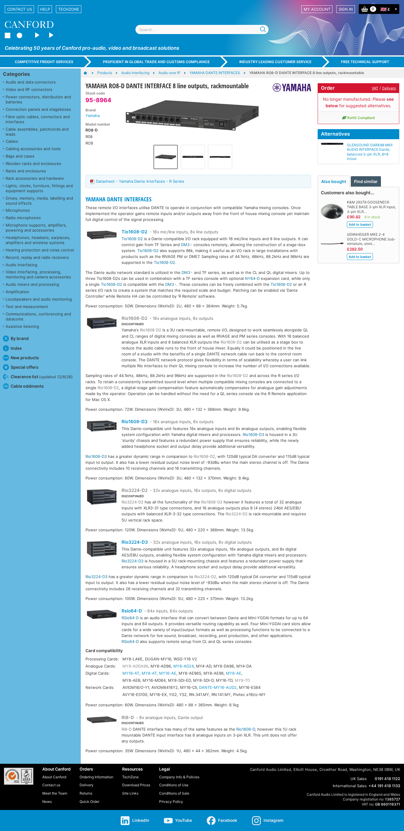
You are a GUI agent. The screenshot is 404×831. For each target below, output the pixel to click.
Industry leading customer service (275, 62)
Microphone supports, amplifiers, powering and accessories (36, 227)
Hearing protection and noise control (40, 250)
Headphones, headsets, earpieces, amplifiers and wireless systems (38, 240)
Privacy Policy (171, 801)
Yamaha (92, 115)
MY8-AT (149, 673)
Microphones (18, 210)
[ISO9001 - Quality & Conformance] (18, 776)
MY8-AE (233, 673)
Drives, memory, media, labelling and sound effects (39, 201)
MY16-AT (130, 673)
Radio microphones (23, 217)
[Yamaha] (289, 87)
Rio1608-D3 (135, 421)
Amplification (17, 291)
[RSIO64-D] (101, 615)
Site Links (130, 793)
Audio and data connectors (31, 82)
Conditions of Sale (174, 793)
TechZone (68, 9)
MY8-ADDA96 (135, 666)
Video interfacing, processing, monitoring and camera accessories (38, 274)
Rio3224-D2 (135, 490)
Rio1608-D (245, 729)
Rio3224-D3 (135, 542)
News (47, 801)
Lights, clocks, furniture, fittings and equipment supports (39, 188)
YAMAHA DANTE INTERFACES (118, 199)
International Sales (350, 785)
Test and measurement (27, 306)
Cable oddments (27, 386)
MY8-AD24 (183, 666)
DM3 (185, 244)
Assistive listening (22, 326)
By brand (20, 338)
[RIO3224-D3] (101, 549)
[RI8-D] (101, 721)
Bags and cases (20, 156)
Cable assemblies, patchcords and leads (37, 132)
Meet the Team (54, 793)
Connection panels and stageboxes (38, 109)
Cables (12, 141)
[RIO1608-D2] (101, 323)
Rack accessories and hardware (35, 178)
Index (16, 348)
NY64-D (252, 278)
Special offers (24, 367)
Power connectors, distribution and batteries (38, 99)
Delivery (389, 88)
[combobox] (202, 29)
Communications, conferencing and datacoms (38, 316)
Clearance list (42, 376)
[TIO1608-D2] (101, 236)
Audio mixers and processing (32, 284)
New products (25, 357)
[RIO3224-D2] (101, 497)
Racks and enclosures (26, 171)
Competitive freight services (44, 62)
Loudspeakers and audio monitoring (39, 299)
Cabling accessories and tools (33, 148)
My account (317, 9)
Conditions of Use (173, 785)
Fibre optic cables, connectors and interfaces (38, 119)
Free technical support (365, 62)
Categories (16, 74)
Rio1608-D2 (134, 318)
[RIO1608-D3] (101, 427)
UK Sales (358, 778)
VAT (375, 88)
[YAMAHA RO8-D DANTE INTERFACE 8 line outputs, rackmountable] (192, 116)
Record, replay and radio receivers (37, 257)
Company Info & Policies (179, 777)
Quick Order (89, 801)
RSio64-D (130, 617)
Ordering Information (96, 777)
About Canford (54, 777)
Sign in (346, 9)
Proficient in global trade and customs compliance (156, 62)
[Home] (88, 73)
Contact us (19, 9)
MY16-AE (167, 673)
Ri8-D (128, 717)
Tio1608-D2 (134, 232)
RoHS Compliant (361, 117)
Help (45, 9)
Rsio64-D (132, 611)
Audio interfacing (21, 264)
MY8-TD (242, 680)
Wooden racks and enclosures (33, 163)
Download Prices (136, 785)
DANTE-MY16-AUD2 (218, 687)
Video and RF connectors (29, 89)
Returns (86, 793)
